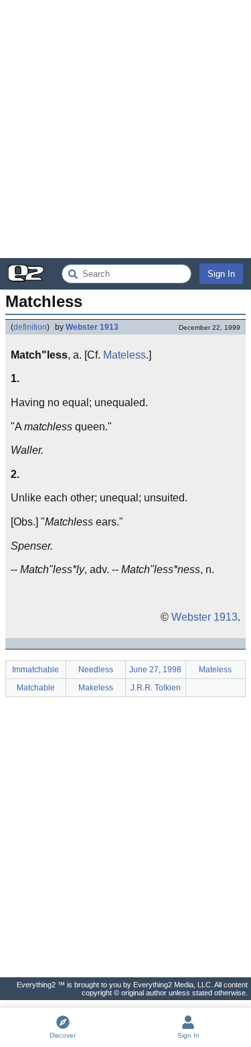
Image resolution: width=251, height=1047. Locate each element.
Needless (95, 669)
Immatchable (35, 669)
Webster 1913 (92, 327)
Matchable (36, 687)
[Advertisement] (125, 129)
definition (30, 327)
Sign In (221, 274)
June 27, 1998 (155, 669)
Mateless (124, 355)
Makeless (95, 687)
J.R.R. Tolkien (156, 687)
